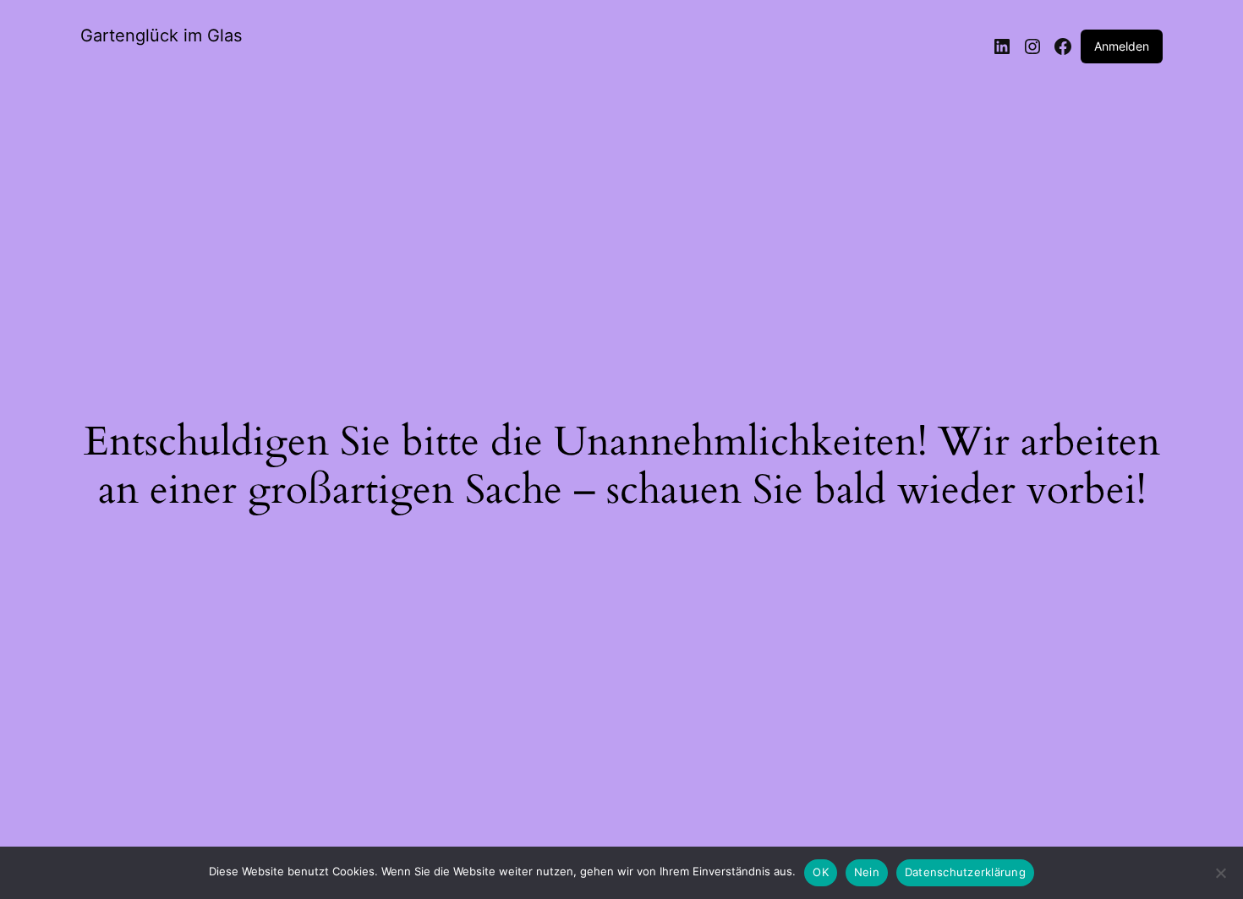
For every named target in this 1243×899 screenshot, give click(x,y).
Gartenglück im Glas (161, 35)
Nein (866, 872)
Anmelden (1121, 46)
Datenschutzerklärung (965, 872)
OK (821, 872)
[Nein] (1220, 877)
